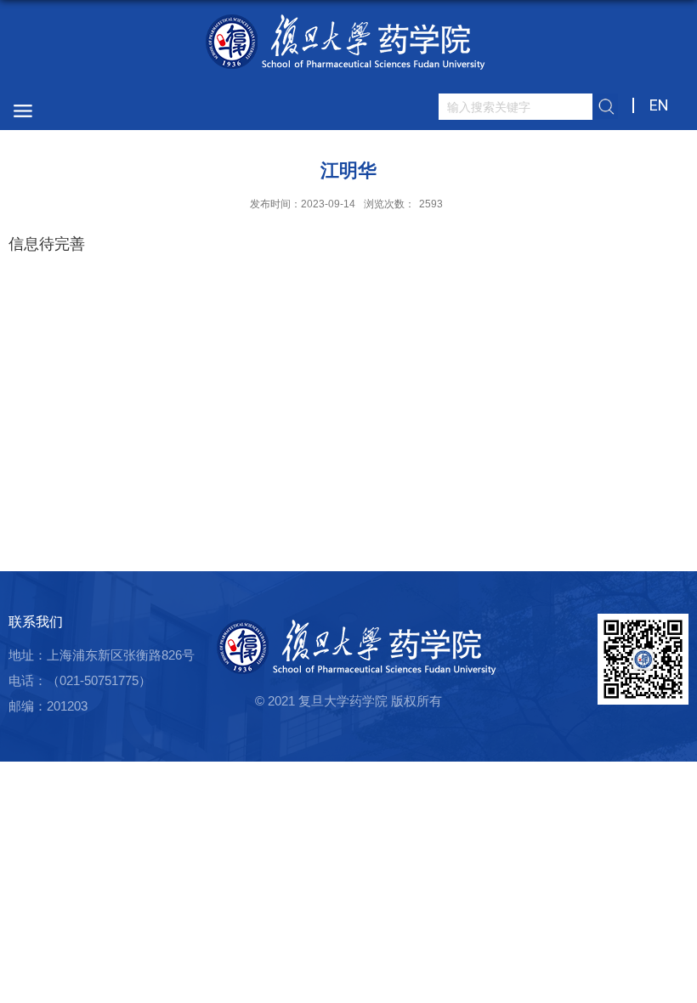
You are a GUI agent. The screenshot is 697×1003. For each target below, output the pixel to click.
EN (659, 105)
